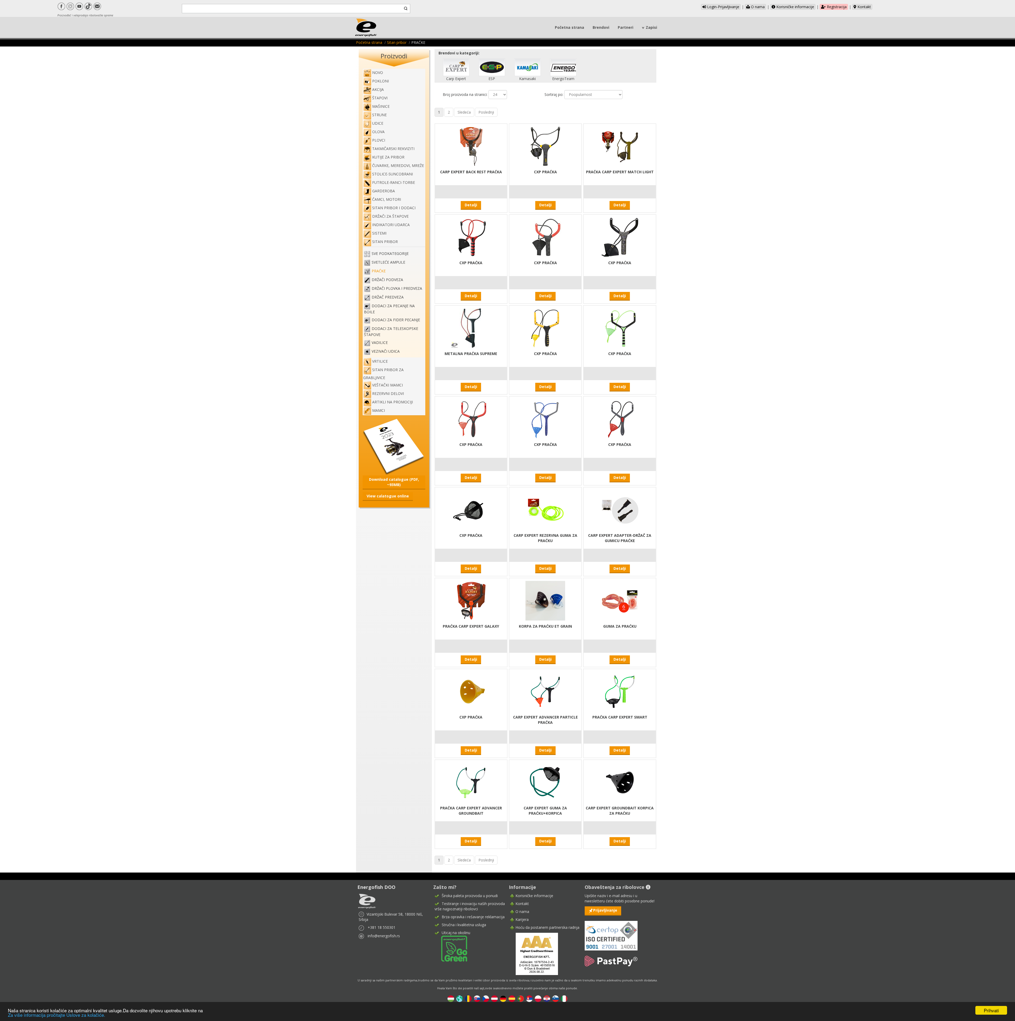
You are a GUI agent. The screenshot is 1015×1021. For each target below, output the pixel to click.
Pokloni (380, 80)
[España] (512, 998)
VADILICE (380, 342)
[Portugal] (520, 998)
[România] (468, 998)
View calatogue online (388, 495)
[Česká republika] (486, 998)
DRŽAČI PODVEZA (387, 279)
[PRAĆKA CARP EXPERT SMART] (620, 690)
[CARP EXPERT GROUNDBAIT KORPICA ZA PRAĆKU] (620, 781)
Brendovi (601, 27)
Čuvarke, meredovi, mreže (398, 165)
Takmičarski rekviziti (393, 148)
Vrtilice (380, 361)
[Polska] (538, 998)
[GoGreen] (451, 948)
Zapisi (651, 27)
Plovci (378, 140)
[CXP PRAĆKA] (545, 145)
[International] (459, 998)
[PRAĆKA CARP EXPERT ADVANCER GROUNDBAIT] (471, 781)
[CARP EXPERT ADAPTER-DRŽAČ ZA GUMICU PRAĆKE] (620, 509)
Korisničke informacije (794, 6)
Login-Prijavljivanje (722, 6)
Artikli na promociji (392, 401)
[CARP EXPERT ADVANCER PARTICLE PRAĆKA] (545, 690)
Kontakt (863, 6)
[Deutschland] (503, 998)
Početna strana (569, 27)
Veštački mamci (387, 385)
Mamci (378, 410)
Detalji (471, 204)
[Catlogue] (394, 446)
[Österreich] (494, 998)
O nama (757, 6)
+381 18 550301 (381, 927)
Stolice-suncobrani (392, 173)
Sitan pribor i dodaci (394, 207)
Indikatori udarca (391, 224)
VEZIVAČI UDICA (386, 351)
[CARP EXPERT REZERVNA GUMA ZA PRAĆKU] (545, 509)
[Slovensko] (477, 998)
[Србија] (529, 998)
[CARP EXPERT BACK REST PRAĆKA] (471, 145)
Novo (377, 72)
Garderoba (383, 190)
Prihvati (991, 1010)
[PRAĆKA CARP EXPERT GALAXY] (471, 600)
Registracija (836, 6)
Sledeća (464, 112)
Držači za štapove (390, 216)
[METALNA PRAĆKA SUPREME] (471, 327)
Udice (377, 123)
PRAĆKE (379, 270)
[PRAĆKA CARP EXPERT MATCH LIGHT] (620, 145)
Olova (378, 131)
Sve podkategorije (390, 253)
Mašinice (381, 106)
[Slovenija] (555, 998)
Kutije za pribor (388, 157)
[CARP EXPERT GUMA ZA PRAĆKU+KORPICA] (545, 781)
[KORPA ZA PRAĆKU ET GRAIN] (545, 600)
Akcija (378, 89)
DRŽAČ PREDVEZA (388, 297)
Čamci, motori (386, 199)
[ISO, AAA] (611, 932)
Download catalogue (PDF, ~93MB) (394, 482)
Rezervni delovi (388, 393)
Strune (379, 114)
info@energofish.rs (384, 935)
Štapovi (379, 97)
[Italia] (564, 998)
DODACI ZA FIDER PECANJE (396, 319)
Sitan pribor (397, 42)
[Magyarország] (451, 998)
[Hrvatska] (547, 998)
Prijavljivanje (605, 910)
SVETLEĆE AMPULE (388, 262)
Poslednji (486, 112)
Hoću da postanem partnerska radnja (547, 927)
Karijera (522, 919)
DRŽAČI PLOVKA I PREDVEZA (397, 288)
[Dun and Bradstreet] (533, 953)
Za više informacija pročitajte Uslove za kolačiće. (56, 1014)
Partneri (625, 27)
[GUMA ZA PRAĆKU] (620, 600)
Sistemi (379, 233)
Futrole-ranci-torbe (393, 182)
